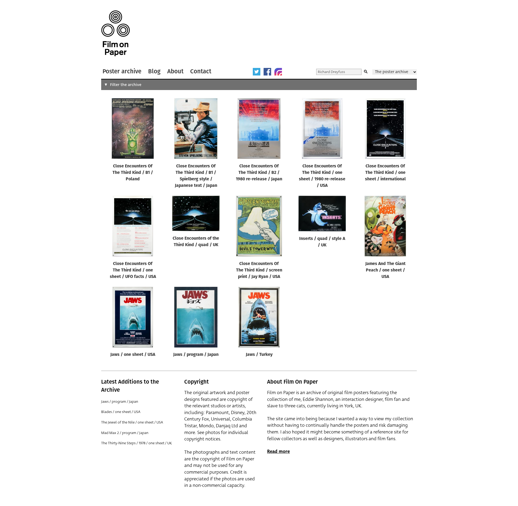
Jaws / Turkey (259, 355)
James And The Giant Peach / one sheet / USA (385, 270)
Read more (278, 451)
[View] (132, 129)
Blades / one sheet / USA (120, 411)
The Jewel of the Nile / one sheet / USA (132, 422)
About (175, 71)
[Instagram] (278, 71)
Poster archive (122, 71)
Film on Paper (115, 33)
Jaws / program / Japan (196, 355)
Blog (154, 71)
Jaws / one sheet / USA (132, 355)
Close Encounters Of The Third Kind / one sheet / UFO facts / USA (133, 270)
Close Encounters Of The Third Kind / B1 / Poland (133, 172)
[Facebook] (267, 71)
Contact (200, 71)
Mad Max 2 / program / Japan (124, 432)
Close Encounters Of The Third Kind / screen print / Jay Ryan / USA (259, 270)
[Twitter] (256, 71)
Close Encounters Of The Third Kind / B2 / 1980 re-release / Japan (259, 172)
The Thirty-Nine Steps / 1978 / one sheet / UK (136, 443)
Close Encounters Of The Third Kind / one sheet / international (385, 172)
